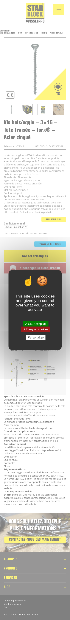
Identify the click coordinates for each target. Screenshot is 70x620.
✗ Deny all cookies (35, 329)
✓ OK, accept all (35, 323)
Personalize (36, 337)
